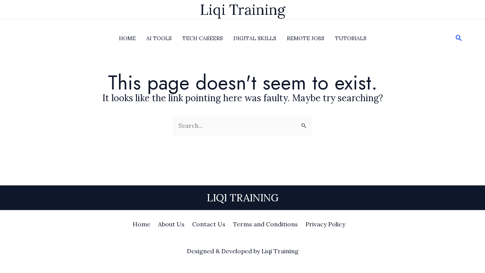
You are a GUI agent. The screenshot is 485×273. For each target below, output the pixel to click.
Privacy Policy (325, 224)
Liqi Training (242, 9)
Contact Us (208, 224)
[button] (458, 38)
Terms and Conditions (265, 224)
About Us (171, 224)
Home (141, 224)
